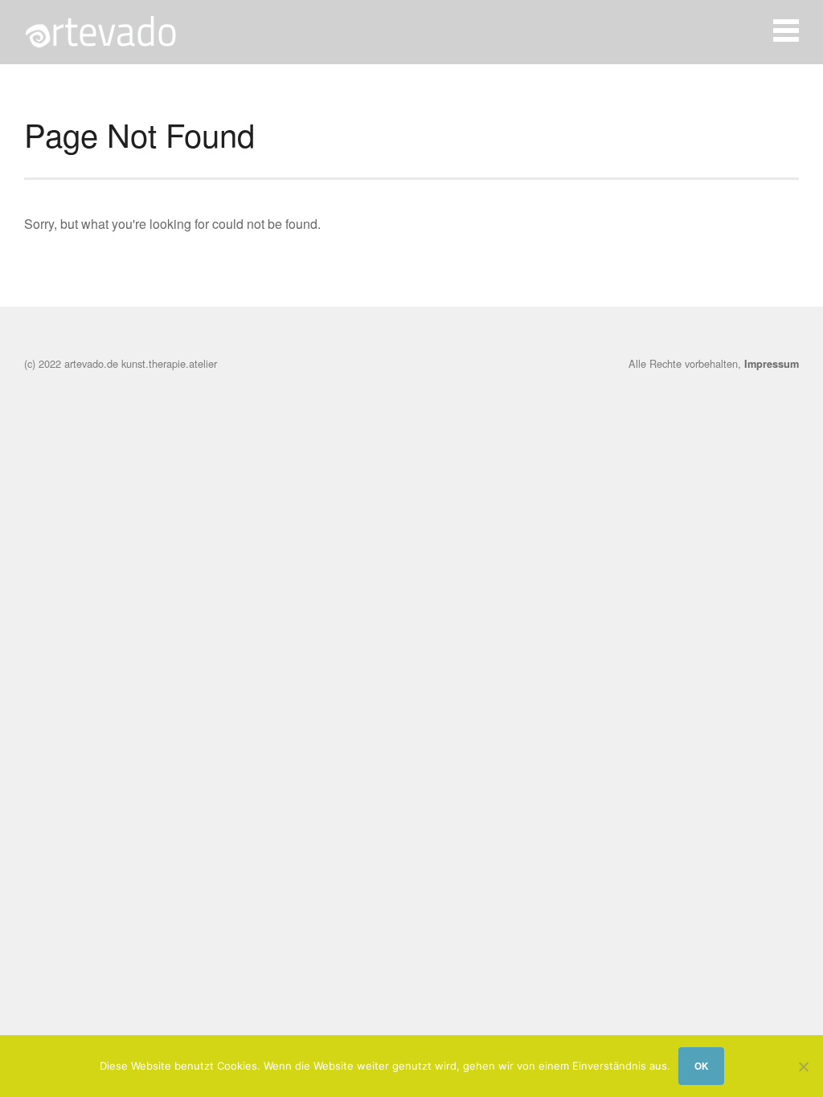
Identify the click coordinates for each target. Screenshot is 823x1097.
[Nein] (803, 1066)
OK (701, 1066)
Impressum (771, 364)
